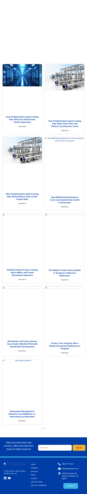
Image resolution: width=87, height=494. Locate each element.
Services (34, 471)
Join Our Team (37, 482)
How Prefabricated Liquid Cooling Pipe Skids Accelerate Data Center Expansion (22, 119)
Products (34, 468)
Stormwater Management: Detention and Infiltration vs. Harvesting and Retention (22, 414)
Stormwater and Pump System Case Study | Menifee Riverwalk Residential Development (22, 344)
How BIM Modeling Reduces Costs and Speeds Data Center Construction (65, 200)
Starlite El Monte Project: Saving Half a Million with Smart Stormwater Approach (22, 272)
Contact (34, 478)
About (33, 464)
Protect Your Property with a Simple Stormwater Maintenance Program (64, 346)
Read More (22, 126)
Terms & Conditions (39, 485)
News (33, 475)
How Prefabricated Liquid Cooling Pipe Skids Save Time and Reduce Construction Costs (64, 123)
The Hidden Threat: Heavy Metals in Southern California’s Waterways (65, 273)
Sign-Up (79, 448)
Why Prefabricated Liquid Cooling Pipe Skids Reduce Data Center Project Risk (22, 196)
